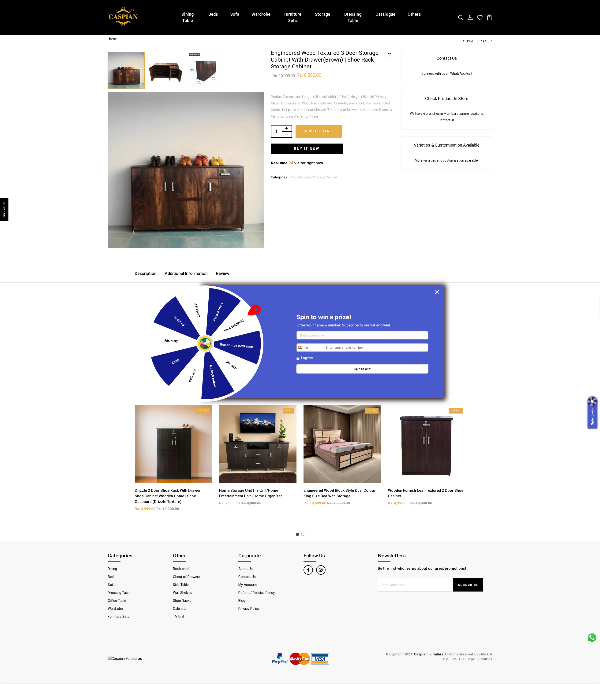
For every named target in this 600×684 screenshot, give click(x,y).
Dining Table (188, 17)
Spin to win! (362, 369)
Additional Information (186, 273)
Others (414, 14)
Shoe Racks (182, 601)
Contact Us (446, 58)
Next (484, 41)
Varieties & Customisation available (447, 145)
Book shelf (181, 569)
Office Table (117, 601)
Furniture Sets (292, 17)
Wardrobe (260, 14)
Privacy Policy (248, 608)
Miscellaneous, (302, 177)
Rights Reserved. (461, 654)
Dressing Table (352, 17)
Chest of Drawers (186, 577)
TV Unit (178, 616)
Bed (111, 577)
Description (146, 273)
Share (4, 211)
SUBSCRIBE (468, 585)
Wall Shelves (182, 593)
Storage (322, 14)
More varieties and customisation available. (447, 160)
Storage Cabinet (325, 177)
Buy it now (306, 149)
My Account (247, 585)
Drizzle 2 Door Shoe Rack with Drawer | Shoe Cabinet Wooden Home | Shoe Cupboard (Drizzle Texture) (168, 496)
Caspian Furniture (429, 654)
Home (112, 39)
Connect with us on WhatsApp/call (446, 73)
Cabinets (180, 608)
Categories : (280, 177)
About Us (245, 569)
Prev (470, 41)
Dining (112, 569)
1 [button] (298, 535)
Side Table (181, 585)
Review (222, 273)
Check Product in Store (446, 98)
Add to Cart (319, 131)
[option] (126, 69)
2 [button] (303, 535)
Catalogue (385, 14)
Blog (241, 601)
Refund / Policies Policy (256, 593)
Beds (213, 14)
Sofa (234, 14)
